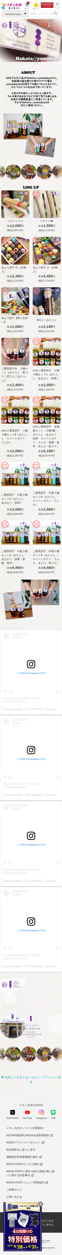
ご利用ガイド (14, 1189)
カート (26, 8)
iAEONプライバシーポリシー (23, 1142)
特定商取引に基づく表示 (20, 1149)
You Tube (27, 1117)
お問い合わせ (14, 1197)
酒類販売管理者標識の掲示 (22, 1157)
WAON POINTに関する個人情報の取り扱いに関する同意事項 (30, 1173)
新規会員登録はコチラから (47, 5)
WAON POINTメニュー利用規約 (25, 1182)
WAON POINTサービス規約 (22, 1164)
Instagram (41, 1117)
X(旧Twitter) (12, 1117)
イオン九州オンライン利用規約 (24, 1128)
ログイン (36, 8)
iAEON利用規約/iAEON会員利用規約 (27, 1135)
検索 (55, 13)
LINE (53, 1117)
